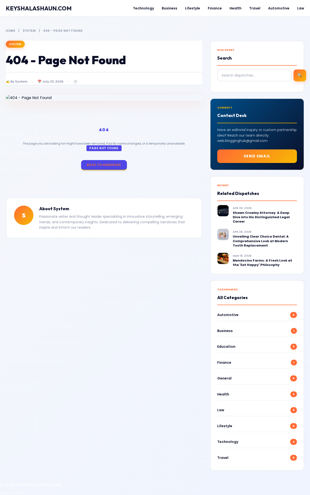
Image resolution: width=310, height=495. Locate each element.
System (29, 31)
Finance (215, 8)
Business (169, 8)
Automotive (278, 8)
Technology (143, 8)
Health (235, 8)
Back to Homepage (104, 165)
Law (300, 8)
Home (10, 31)
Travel (254, 8)
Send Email (257, 156)
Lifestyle (192, 8)
